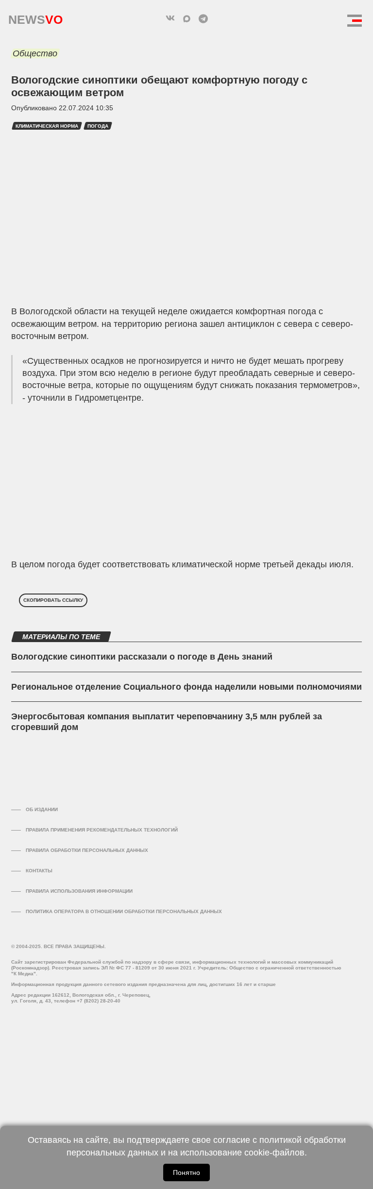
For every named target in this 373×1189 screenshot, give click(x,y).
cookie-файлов (274, 1152)
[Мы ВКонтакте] (170, 18)
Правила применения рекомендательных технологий (102, 829)
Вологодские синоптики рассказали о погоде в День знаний (141, 657)
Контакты (39, 870)
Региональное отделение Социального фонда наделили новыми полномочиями (186, 687)
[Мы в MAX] (186, 18)
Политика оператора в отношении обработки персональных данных (124, 911)
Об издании (42, 809)
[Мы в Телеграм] (203, 18)
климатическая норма (47, 126)
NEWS (35, 17)
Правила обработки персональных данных (87, 850)
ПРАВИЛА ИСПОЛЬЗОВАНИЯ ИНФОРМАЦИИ (79, 891)
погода (97, 126)
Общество (35, 53)
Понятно (186, 1172)
